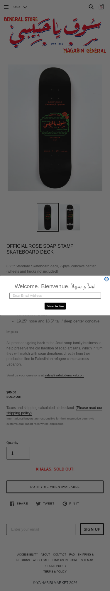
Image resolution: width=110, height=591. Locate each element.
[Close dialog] (106, 279)
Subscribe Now (55, 306)
